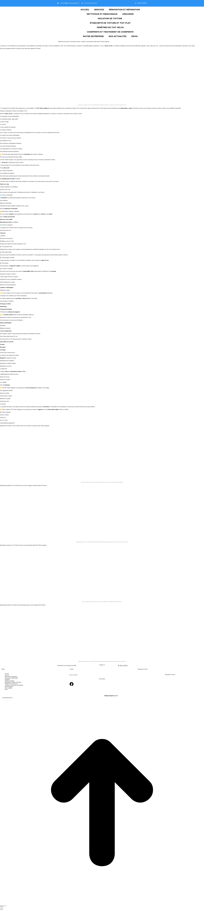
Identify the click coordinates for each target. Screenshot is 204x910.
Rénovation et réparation (124, 9)
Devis (134, 36)
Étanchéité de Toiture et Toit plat (110, 23)
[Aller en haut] (102, 803)
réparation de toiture (11, 111)
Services (99, 9)
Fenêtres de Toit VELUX (110, 27)
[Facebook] (72, 684)
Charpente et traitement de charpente (110, 32)
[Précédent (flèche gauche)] (0, 908)
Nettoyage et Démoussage (102, 14)
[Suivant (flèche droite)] (2, 908)
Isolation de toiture (110, 18)
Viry (102, 45)
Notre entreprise (93, 36)
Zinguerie (128, 14)
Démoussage (3, 306)
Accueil (85, 9)
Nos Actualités (117, 36)
